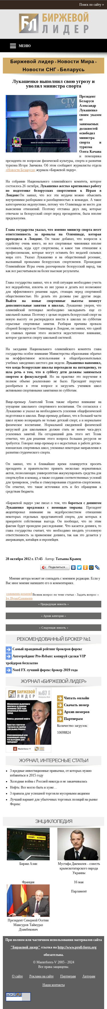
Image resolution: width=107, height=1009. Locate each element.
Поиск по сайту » (91, 5)
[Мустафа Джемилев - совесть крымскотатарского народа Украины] (78, 859)
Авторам (88, 976)
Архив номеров (76, 712)
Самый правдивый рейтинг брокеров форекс (47, 649)
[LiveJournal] (97, 567)
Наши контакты (54, 985)
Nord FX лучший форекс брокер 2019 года (45, 670)
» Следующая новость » (53, 627)
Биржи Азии (28, 864)
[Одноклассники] (85, 567)
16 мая (79, 882)
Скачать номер (76, 705)
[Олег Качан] (41, 151)
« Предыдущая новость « (53, 604)
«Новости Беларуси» (20, 170)
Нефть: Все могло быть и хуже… (33, 787)
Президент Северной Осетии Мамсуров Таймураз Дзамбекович (28, 924)
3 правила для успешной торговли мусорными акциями (50, 793)
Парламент (79, 891)
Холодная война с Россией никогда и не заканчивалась (48, 781)
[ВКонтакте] (73, 567)
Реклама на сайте (41, 976)
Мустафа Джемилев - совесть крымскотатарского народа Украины (79, 868)
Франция (28, 882)
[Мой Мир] (91, 567)
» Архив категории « (53, 615)
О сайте (17, 976)
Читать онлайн (76, 698)
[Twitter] (79, 567)
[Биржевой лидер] (53, 34)
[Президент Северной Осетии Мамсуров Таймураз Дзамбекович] (28, 916)
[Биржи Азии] (28, 859)
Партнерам (73, 718)
